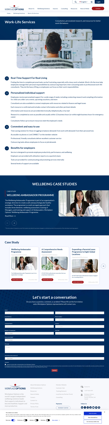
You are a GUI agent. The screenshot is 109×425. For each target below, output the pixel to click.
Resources (74, 8)
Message (7, 343)
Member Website (61, 385)
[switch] (25, 420)
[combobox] (79, 326)
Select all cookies (93, 413)
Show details (55, 420)
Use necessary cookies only (93, 421)
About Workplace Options (38, 385)
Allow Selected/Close (92, 417)
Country (57, 323)
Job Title (57, 330)
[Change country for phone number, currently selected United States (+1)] (56, 319)
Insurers (55, 8)
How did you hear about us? (11, 355)
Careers (32, 397)
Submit (54, 370)
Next (103, 266)
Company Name (9, 323)
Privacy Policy (34, 403)
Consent (7, 362)
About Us (31, 8)
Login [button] (98, 2)
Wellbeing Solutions (43, 8)
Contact (98, 8)
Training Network (61, 391)
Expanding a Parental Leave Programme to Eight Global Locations (83, 251)
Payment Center (63, 408)
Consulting (64, 8)
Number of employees (10, 330)
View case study (17, 279)
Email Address (8, 316)
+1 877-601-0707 (88, 390)
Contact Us (33, 400)
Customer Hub (60, 388)
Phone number (59, 316)
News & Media (84, 8)
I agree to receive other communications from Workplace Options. (21, 364)
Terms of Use (34, 406)
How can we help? (9, 337)
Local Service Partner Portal (64, 394)
